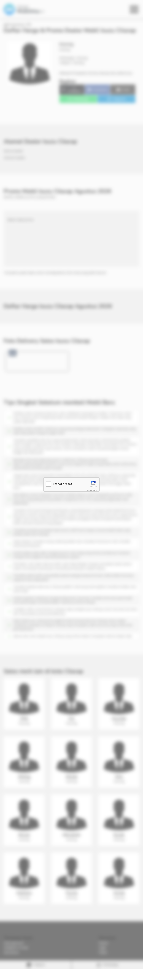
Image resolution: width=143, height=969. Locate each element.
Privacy (89, 490)
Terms (95, 490)
